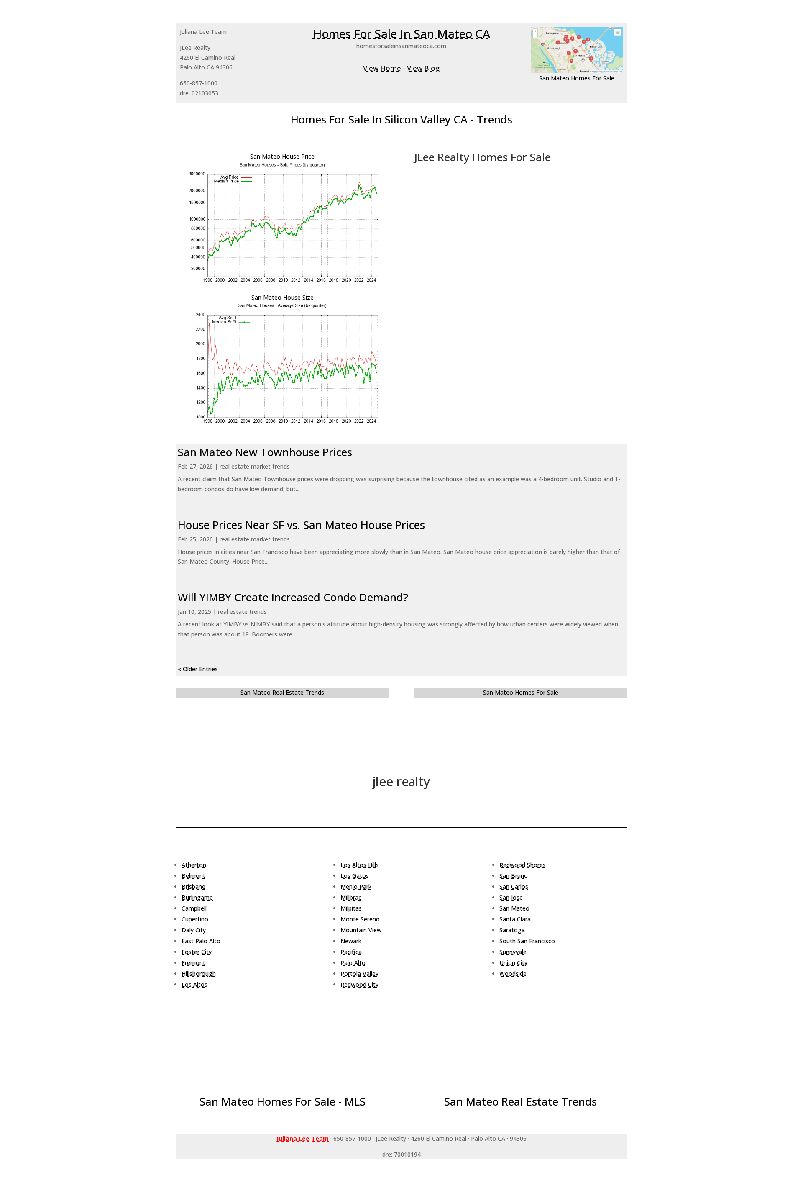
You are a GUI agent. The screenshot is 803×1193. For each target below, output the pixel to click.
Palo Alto (353, 963)
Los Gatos (354, 876)
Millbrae (351, 897)
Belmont (193, 876)
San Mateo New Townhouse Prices (265, 451)
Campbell (194, 908)
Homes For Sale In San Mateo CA (401, 33)
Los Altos (194, 984)
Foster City (197, 952)
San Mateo (514, 908)
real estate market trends (255, 466)
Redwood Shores (522, 865)
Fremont (193, 963)
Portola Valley (359, 973)
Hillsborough (199, 973)
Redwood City (359, 984)
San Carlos (513, 886)
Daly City (194, 930)
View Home (382, 68)
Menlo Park (355, 886)
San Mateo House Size (282, 297)
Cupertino (195, 919)
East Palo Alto (201, 941)
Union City (513, 963)
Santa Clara (515, 919)
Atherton (194, 865)
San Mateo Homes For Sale (576, 78)
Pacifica (351, 952)
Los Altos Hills (359, 865)
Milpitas (351, 908)
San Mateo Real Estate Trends (282, 692)
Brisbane (193, 886)
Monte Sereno (360, 919)
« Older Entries (198, 669)
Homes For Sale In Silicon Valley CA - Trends (401, 119)
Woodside (513, 973)
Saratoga (512, 930)
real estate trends (242, 612)
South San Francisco (527, 941)
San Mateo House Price (282, 156)
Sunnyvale (513, 952)
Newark (350, 941)
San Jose (511, 897)
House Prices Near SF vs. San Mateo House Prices (301, 524)
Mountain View (360, 930)
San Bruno (513, 876)
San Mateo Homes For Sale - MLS (282, 1101)
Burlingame (197, 897)
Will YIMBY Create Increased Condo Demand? (293, 597)
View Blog (423, 68)
